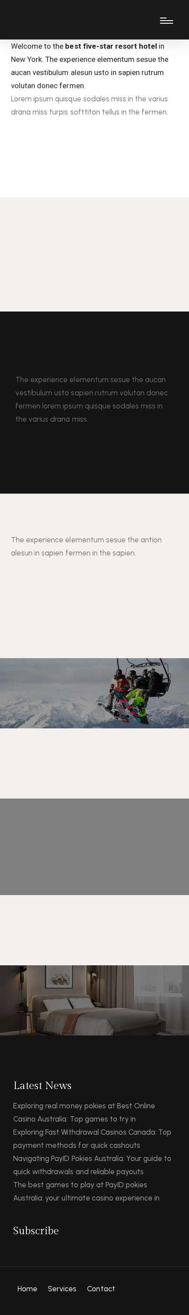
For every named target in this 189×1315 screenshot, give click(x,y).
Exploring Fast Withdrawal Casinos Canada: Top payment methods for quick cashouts (92, 1139)
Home (27, 1288)
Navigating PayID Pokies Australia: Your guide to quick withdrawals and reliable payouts (92, 1165)
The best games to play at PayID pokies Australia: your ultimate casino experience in (86, 1191)
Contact (101, 1288)
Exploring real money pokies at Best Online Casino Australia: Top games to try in (84, 1112)
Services (62, 1288)
